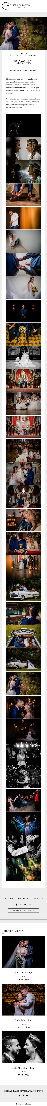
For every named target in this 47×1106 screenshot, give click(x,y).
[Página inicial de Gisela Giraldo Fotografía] (16, 6)
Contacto (38, 1091)
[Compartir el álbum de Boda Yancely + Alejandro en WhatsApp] (21, 905)
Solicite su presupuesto (23, 910)
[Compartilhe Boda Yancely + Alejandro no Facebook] (16, 905)
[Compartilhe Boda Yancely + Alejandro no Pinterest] (30, 905)
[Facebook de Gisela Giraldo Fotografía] (19, 1096)
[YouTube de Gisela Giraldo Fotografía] (27, 1096)
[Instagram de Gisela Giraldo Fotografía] (23, 1096)
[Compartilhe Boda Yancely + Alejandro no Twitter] (25, 905)
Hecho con (23, 1104)
